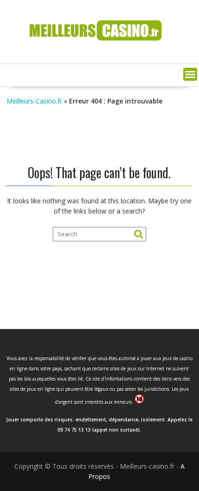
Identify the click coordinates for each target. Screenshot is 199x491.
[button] (190, 74)
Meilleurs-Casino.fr (34, 101)
